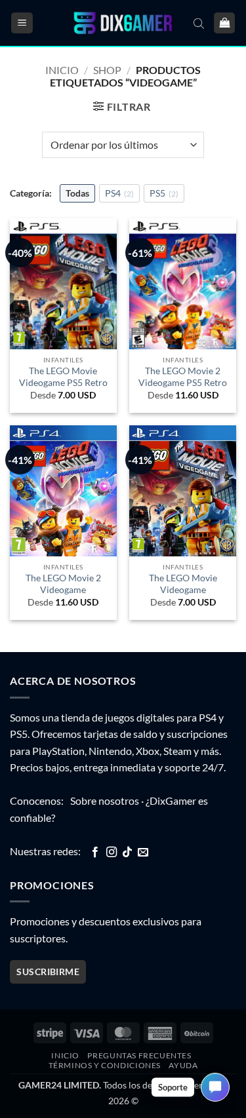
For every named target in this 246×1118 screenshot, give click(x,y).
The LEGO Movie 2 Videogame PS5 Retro (182, 377)
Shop (107, 70)
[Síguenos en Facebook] (95, 852)
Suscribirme (47, 971)
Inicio (62, 70)
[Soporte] (215, 1087)
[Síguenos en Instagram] (111, 852)
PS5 (164, 193)
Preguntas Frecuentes (139, 1055)
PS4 (119, 193)
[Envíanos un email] (143, 852)
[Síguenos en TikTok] (127, 852)
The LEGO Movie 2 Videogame (63, 584)
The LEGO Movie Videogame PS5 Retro (63, 377)
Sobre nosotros (104, 800)
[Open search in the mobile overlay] (199, 23)
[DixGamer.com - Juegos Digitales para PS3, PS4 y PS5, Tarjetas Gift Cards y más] (123, 23)
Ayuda (183, 1065)
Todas (77, 193)
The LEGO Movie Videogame (183, 584)
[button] (22, 23)
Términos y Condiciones (105, 1065)
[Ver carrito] (224, 23)
